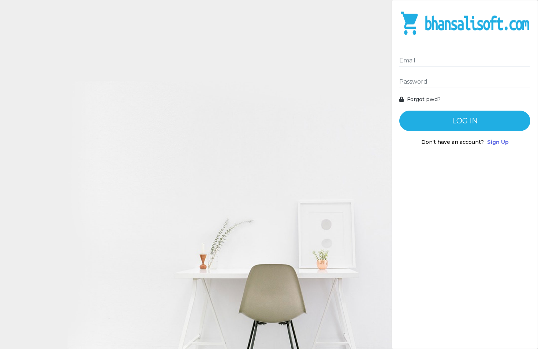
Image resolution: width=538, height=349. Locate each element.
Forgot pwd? (423, 99)
